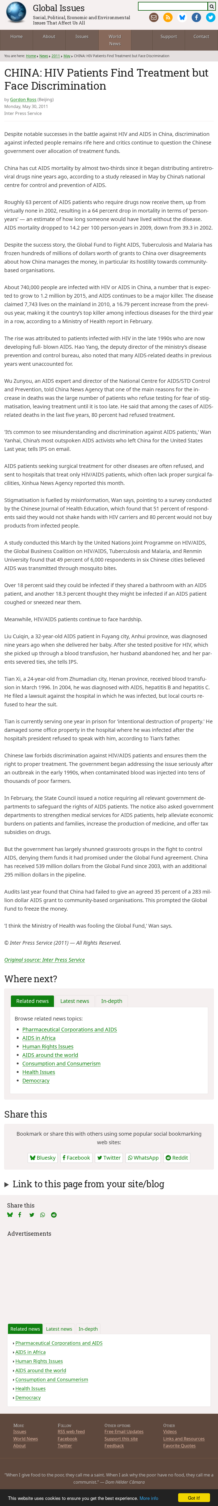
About (49, 36)
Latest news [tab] (74, 1001)
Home (16, 36)
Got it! (194, 1497)
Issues (82, 36)
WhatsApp (145, 1157)
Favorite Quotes (179, 1445)
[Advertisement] (109, 1276)
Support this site (121, 1439)
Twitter (111, 1157)
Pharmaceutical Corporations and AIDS (69, 1029)
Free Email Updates (124, 1431)
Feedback (114, 1445)
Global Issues (59, 8)
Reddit (179, 1157)
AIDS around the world (50, 1055)
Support (169, 36)
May (67, 55)
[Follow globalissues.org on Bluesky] (182, 17)
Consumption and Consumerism (61, 1063)
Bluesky (45, 1157)
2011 (56, 55)
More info (149, 1498)
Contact (201, 36)
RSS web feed (71, 1431)
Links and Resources (184, 1439)
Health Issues (38, 1072)
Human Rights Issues (47, 1046)
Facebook (77, 1157)
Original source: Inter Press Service (44, 959)
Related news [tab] (32, 1001)
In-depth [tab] (111, 1001)
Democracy (35, 1080)
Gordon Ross (23, 99)
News (43, 55)
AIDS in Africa (39, 1038)
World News (115, 40)
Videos (170, 1431)
